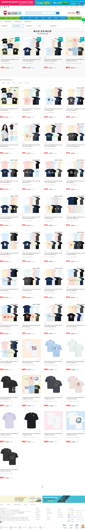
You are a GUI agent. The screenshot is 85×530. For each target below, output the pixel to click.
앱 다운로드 (5, 527)
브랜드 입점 (38, 510)
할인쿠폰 (37, 512)
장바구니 (61, 6)
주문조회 (66, 6)
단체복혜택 (38, 515)
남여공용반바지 (29, 25)
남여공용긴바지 (53, 25)
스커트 (39, 25)
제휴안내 (37, 508)
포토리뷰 (48, 517)
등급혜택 (48, 510)
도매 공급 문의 (60, 515)
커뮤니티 (82, 6)
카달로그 (48, 519)
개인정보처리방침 (17, 504)
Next (45, 73)
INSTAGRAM (34, 527)
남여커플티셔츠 (4, 25)
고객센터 (76, 6)
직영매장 (25, 504)
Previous (41, 73)
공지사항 (59, 510)
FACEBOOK (24, 527)
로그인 (52, 6)
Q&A (48, 515)
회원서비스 (49, 508)
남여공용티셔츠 (16, 25)
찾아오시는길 (33, 504)
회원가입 (56, 6)
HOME (1, 21)
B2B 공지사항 (60, 517)
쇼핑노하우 (38, 519)
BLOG (43, 527)
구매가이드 (59, 512)
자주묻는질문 (49, 512)
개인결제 (71, 6)
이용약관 (8, 504)
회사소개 (1, 504)
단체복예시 (38, 517)
